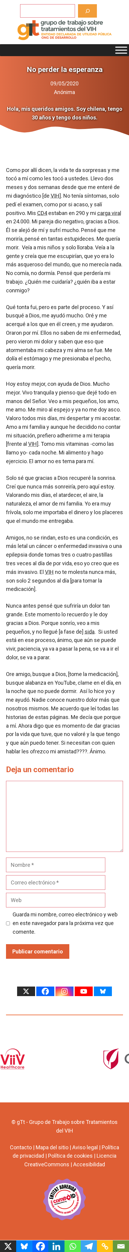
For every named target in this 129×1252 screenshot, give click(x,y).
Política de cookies (70, 1156)
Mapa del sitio (52, 1147)
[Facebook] (45, 991)
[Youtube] (84, 991)
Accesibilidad (89, 1164)
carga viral (109, 213)
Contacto (21, 1147)
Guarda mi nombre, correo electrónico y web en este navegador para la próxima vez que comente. (65, 923)
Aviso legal (85, 1147)
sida (89, 632)
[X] (26, 991)
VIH (55, 196)
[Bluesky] (103, 991)
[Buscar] (87, 11)
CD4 (42, 213)
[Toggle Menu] (121, 50)
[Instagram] (65, 991)
